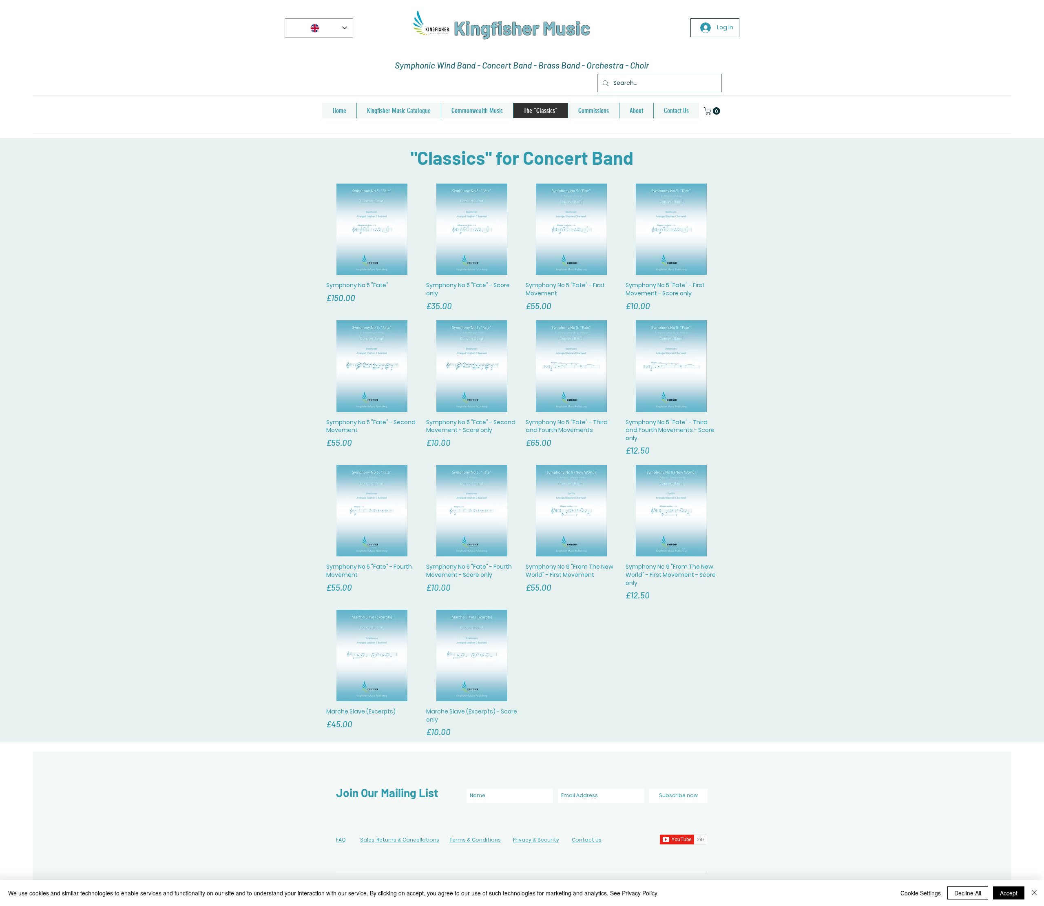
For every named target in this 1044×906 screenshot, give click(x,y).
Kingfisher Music (522, 28)
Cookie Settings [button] (920, 893)
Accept (1008, 893)
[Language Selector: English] (319, 28)
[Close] (1034, 892)
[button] (713, 111)
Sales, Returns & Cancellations (399, 839)
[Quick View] (372, 229)
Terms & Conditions (475, 839)
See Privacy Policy (633, 893)
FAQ (341, 839)
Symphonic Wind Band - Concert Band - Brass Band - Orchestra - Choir (522, 65)
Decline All (967, 893)
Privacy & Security (536, 839)
